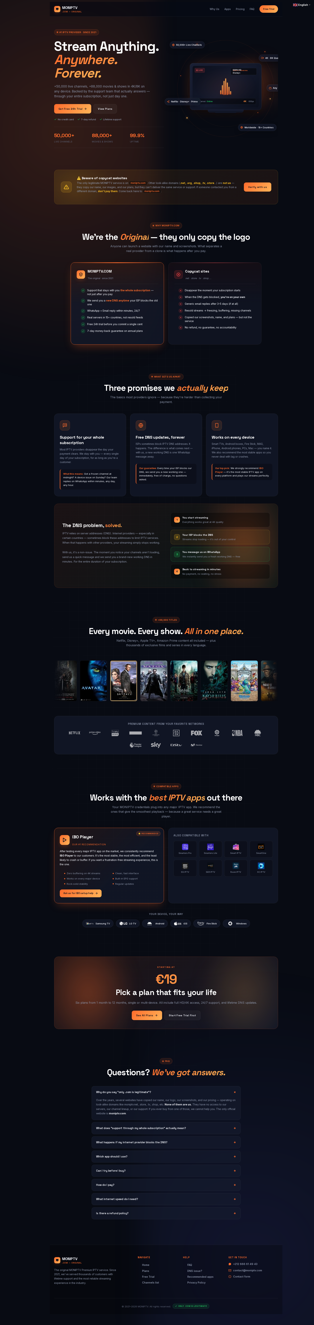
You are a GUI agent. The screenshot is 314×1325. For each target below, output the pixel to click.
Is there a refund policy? (112, 1213)
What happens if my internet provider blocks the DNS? (131, 1142)
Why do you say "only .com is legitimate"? (123, 1092)
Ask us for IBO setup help (78, 893)
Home (145, 1264)
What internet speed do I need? (117, 1199)
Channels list (150, 1282)
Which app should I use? (111, 1156)
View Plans (105, 108)
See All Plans (144, 1015)
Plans (145, 1270)
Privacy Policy (196, 1282)
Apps (227, 9)
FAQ (252, 9)
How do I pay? (105, 1185)
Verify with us (257, 187)
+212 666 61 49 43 (245, 1264)
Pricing (240, 9)
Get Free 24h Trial (70, 108)
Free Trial (268, 8)
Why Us (214, 9)
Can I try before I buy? (111, 1170)
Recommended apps (200, 1276)
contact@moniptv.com (247, 1270)
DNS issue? (194, 1270)
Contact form (241, 1276)
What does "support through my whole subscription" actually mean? (141, 1128)
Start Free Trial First (182, 1015)
